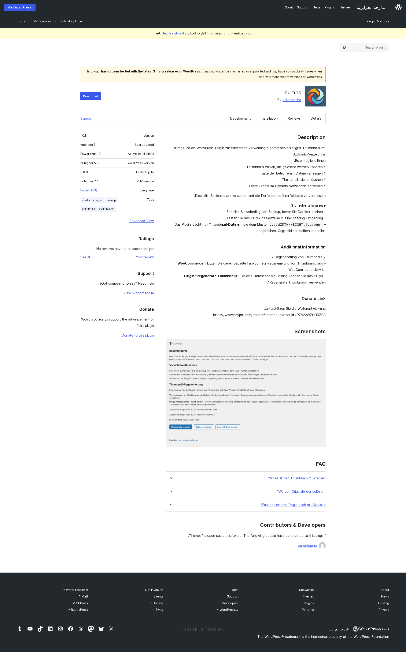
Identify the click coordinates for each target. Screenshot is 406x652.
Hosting (383, 603)
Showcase (306, 590)
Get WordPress (20, 7)
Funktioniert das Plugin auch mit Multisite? (293, 505)
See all (85, 257)
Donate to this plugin (138, 335)
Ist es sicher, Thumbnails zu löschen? (297, 478)
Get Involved (154, 590)
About (385, 590)
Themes (308, 596)
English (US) (88, 190)
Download (90, 96)
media (86, 200)
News (385, 596)
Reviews (294, 118)
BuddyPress (77, 609)
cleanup (111, 200)
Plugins (309, 603)
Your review (145, 257)
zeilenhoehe (292, 100)
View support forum (138, 293)
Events (158, 596)
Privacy (384, 609)
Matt (83, 596)
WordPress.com (75, 590)
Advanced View (141, 221)
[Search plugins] (344, 47)
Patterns (308, 609)
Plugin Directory (378, 21)
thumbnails (89, 208)
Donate (156, 603)
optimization (106, 208)
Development (240, 118)
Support (86, 118)
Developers (230, 603)
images (98, 200)
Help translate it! (169, 33)
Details (316, 118)
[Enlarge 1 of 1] (320, 344)
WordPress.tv (227, 609)
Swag (157, 609)
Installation (269, 118)
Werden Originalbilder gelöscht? (301, 492)
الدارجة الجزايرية (339, 629)
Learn (235, 590)
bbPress (80, 603)
